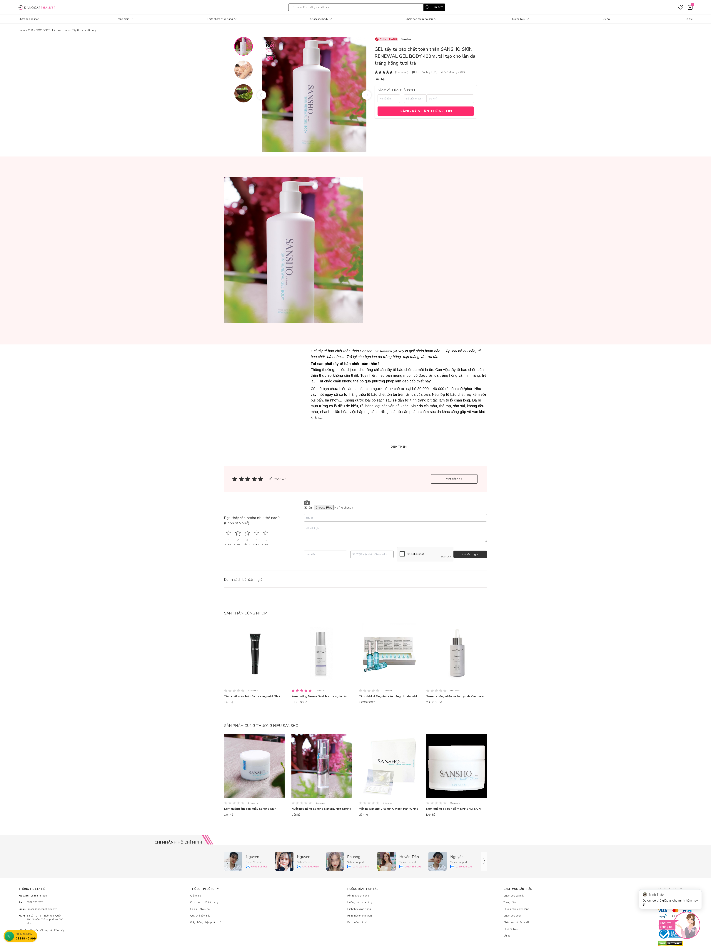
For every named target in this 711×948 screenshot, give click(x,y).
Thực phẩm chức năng (220, 19)
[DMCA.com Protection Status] (675, 943)
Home (22, 30)
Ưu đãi (606, 19)
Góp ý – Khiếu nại (200, 909)
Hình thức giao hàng (359, 909)
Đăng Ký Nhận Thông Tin (426, 111)
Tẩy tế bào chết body (84, 30)
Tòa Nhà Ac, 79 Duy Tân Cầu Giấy (41, 930)
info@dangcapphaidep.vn (38, 909)
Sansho (406, 39)
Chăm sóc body (319, 19)
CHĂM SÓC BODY (39, 30)
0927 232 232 (31, 902)
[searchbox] (366, 7)
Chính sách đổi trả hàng (204, 902)
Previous (261, 95)
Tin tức (688, 19)
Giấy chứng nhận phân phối (206, 922)
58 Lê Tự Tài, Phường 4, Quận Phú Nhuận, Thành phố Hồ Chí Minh (40, 919)
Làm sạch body (61, 30)
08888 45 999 (33, 895)
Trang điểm (122, 19)
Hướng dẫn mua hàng (360, 902)
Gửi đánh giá (470, 554)
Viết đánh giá (454, 479)
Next (366, 95)
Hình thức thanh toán (359, 915)
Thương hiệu (517, 19)
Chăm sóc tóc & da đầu (419, 19)
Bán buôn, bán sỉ (357, 922)
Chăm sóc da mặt (29, 19)
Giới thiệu (195, 895)
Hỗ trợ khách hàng (358, 895)
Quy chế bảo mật (200, 915)
